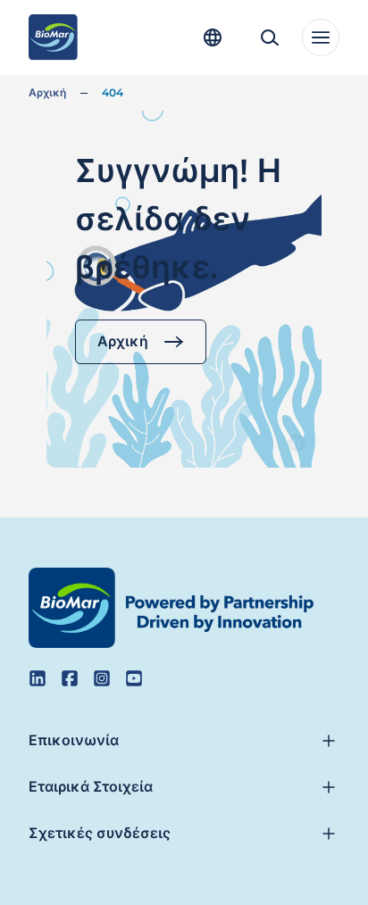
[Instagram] (102, 678)
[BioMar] (53, 37)
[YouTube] (134, 678)
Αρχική (47, 92)
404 (112, 92)
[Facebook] (70, 678)
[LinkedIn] (37, 678)
